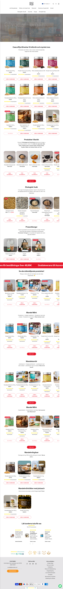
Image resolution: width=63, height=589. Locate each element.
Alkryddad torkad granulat (9, 164)
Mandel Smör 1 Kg (35, 293)
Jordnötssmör (22, 364)
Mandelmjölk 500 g (22, 336)
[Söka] (53, 3)
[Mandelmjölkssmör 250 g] (38, 116)
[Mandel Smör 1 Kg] (35, 285)
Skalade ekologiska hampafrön (22, 211)
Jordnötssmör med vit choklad (32, 365)
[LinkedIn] (36, 563)
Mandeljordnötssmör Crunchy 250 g (24, 98)
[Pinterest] (33, 563)
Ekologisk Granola (10, 210)
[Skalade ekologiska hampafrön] (22, 203)
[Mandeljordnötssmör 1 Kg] (22, 285)
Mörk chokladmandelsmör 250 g (38, 71)
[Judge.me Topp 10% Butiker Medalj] (48, 553)
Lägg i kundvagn (10, 79)
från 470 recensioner (31, 527)
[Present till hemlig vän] (10, 245)
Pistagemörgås (37, 491)
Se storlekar (9, 36)
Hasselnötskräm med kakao (32, 410)
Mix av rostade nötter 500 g (47, 294)
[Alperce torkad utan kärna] (35, 157)
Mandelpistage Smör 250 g (53, 125)
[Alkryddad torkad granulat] (10, 157)
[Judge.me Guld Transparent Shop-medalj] (30, 553)
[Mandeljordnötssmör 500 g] (22, 377)
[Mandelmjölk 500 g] (22, 328)
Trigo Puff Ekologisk (34, 210)
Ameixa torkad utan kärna (47, 164)
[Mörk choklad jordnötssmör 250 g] (38, 89)
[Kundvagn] (58, 3)
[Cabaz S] (38, 245)
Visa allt (31, 181)
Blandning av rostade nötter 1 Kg (9, 294)
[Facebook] (27, 563)
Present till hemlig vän (10, 253)
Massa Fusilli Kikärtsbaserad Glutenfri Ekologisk (47, 212)
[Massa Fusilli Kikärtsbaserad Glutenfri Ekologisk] (47, 203)
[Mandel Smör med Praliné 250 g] (52, 62)
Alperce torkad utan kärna (34, 164)
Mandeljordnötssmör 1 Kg (22, 293)
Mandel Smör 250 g (10, 70)
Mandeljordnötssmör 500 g (22, 385)
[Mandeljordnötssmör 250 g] (10, 89)
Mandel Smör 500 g (24, 510)
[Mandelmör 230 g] (10, 116)
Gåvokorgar (34, 231)
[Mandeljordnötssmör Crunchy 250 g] (24, 89)
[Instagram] (30, 563)
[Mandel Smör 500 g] (24, 502)
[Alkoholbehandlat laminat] (22, 157)
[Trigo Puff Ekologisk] (35, 203)
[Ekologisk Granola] (10, 203)
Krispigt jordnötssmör (30, 364)
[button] (5, 163)
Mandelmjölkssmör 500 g (24, 476)
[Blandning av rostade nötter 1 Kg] (10, 285)
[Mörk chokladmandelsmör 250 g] (38, 62)
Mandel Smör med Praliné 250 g (52, 71)
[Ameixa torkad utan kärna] (47, 157)
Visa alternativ (10, 174)
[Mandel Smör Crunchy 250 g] (24, 62)
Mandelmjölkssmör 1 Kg (38, 476)
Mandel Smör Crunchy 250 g (24, 70)
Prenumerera (12, 571)
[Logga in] (56, 3)
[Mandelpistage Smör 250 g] (52, 116)
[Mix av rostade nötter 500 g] (47, 285)
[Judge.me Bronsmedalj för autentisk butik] (44, 553)
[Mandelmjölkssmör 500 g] (24, 467)
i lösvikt (29, 144)
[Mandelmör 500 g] (35, 422)
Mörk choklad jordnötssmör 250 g (38, 98)
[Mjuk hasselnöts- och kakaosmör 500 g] (47, 422)
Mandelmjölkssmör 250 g (38, 125)
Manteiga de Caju (22, 455)
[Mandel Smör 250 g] (10, 62)
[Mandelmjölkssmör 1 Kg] (38, 467)
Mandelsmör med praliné (28, 317)
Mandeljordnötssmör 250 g (10, 98)
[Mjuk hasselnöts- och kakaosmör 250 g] (24, 116)
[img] (31, 525)
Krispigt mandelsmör (29, 315)
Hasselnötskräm (21, 410)
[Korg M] (24, 245)
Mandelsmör (21, 315)
